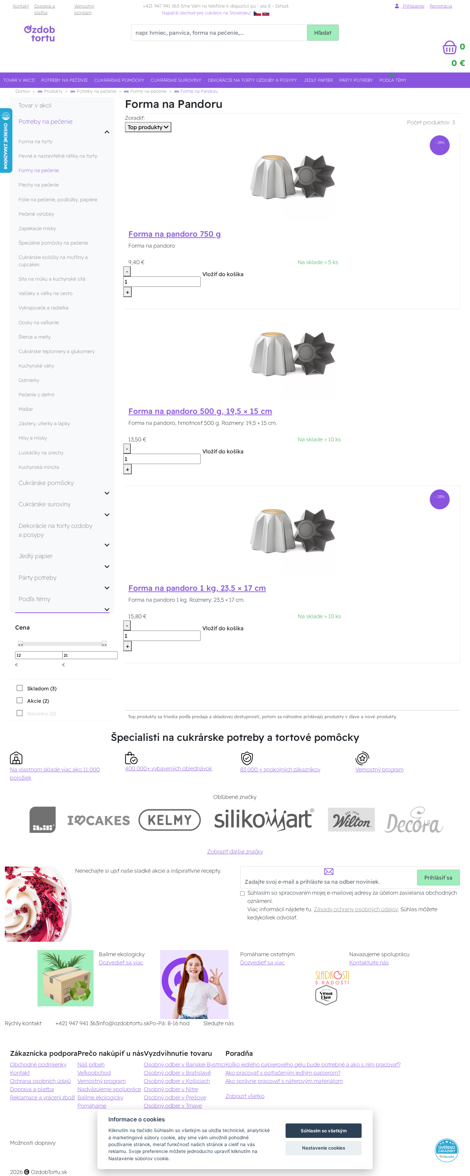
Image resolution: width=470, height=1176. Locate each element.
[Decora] (414, 819)
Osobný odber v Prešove (175, 1097)
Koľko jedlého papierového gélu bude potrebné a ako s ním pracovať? (312, 1064)
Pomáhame (91, 1105)
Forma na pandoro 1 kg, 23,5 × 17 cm (197, 588)
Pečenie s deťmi (36, 395)
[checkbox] (35, 688)
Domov (22, 91)
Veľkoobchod (94, 1072)
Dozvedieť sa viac (121, 962)
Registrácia (441, 6)
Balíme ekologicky (100, 1097)
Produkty (53, 91)
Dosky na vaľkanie (39, 322)
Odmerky (29, 380)
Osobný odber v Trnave (173, 1105)
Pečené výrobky (36, 214)
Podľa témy (393, 80)
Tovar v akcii (19, 80)
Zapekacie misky (37, 228)
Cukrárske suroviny (176, 80)
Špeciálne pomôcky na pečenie (53, 243)
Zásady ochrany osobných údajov (356, 909)
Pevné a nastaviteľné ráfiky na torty (58, 156)
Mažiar (26, 409)
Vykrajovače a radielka (43, 308)
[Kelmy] (169, 819)
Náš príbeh (91, 1064)
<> (20, 644)
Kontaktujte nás (369, 962)
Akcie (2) (38, 701)
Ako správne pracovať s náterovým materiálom (284, 1080)
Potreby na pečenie (64, 80)
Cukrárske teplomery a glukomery (57, 351)
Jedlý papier (318, 80)
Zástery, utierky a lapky (44, 423)
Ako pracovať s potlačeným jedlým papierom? (282, 1072)
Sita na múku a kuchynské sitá (52, 279)
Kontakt (21, 6)
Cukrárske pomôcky (119, 80)
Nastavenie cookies (323, 1148)
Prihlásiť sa (438, 877)
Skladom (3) (41, 688)
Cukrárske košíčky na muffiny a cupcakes (53, 261)
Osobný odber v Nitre (171, 1089)
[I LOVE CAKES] (98, 819)
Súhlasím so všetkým (324, 1130)
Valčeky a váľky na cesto (46, 293)
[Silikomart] (264, 819)
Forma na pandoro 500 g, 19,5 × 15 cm (200, 411)
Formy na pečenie (148, 91)
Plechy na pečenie (39, 185)
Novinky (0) (41, 713)
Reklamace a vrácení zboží (42, 1097)
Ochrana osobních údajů (40, 1080)
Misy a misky (33, 438)
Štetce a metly (35, 337)
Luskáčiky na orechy (41, 453)
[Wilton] (351, 819)
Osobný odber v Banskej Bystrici (184, 1064)
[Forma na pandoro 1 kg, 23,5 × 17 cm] (292, 531)
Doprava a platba (44, 9)
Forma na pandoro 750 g (174, 234)
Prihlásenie (413, 6)
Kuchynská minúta (39, 467)
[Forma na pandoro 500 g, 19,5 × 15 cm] (292, 354)
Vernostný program (84, 9)
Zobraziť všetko (245, 1096)
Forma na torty (35, 141)
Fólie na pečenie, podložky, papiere (58, 199)
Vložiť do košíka (223, 274)
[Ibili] (43, 819)
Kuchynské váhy (36, 366)
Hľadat (322, 32)
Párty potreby (356, 80)
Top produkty (146, 127)
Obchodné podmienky (38, 1064)
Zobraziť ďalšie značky (235, 851)
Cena (22, 627)
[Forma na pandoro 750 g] (292, 177)
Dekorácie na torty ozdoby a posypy (252, 80)
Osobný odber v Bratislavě (177, 1072)
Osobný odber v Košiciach (177, 1080)
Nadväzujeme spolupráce (109, 1089)
